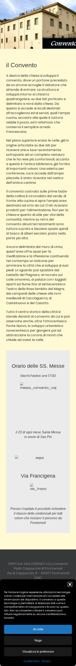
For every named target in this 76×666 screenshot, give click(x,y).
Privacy (46, 661)
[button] (70, 584)
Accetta (38, 629)
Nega (38, 640)
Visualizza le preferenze (38, 651)
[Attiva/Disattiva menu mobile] (68, 6)
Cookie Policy (32, 661)
